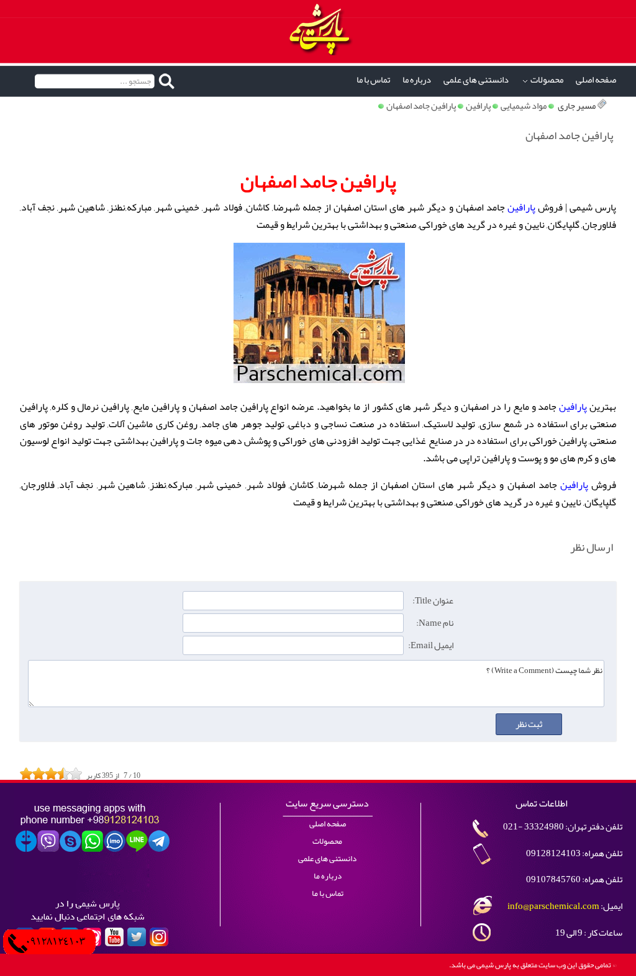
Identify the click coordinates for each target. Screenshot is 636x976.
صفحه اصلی (596, 80)
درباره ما (416, 80)
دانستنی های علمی (476, 80)
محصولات (546, 80)
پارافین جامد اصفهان (421, 106)
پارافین (478, 106)
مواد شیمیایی (524, 106)
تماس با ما (373, 80)
